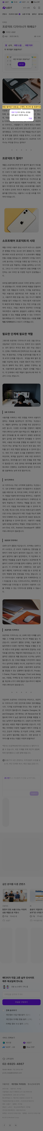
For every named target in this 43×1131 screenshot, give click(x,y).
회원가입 (14, 112)
